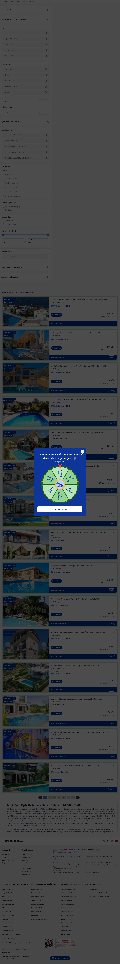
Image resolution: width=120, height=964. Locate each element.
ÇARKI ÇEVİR (60, 509)
